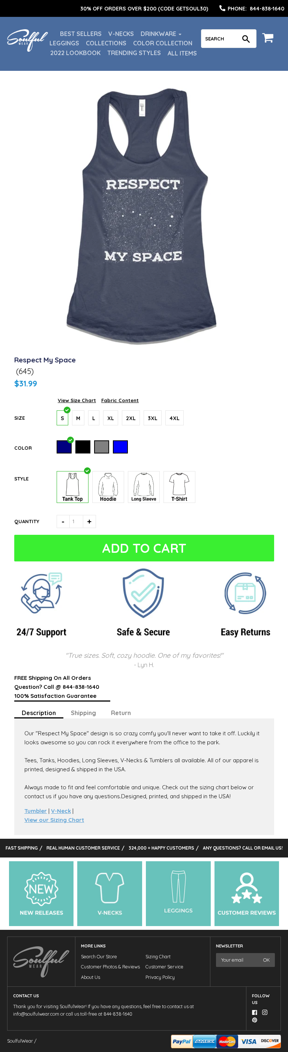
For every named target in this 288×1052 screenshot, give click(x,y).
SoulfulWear (20, 1041)
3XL (153, 418)
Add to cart (144, 548)
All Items (182, 53)
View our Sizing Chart (54, 819)
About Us (90, 977)
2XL (131, 418)
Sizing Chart (158, 956)
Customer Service (164, 967)
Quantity (26, 521)
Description (39, 713)
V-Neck (61, 810)
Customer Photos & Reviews (110, 967)
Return (121, 713)
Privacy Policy (160, 977)
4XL (175, 418)
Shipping (83, 713)
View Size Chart (77, 400)
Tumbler (35, 810)
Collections (106, 43)
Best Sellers (81, 33)
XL (110, 418)
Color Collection (162, 43)
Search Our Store (99, 956)
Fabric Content (120, 400)
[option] (144, 8)
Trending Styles (134, 53)
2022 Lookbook (75, 53)
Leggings (64, 43)
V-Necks (121, 33)
